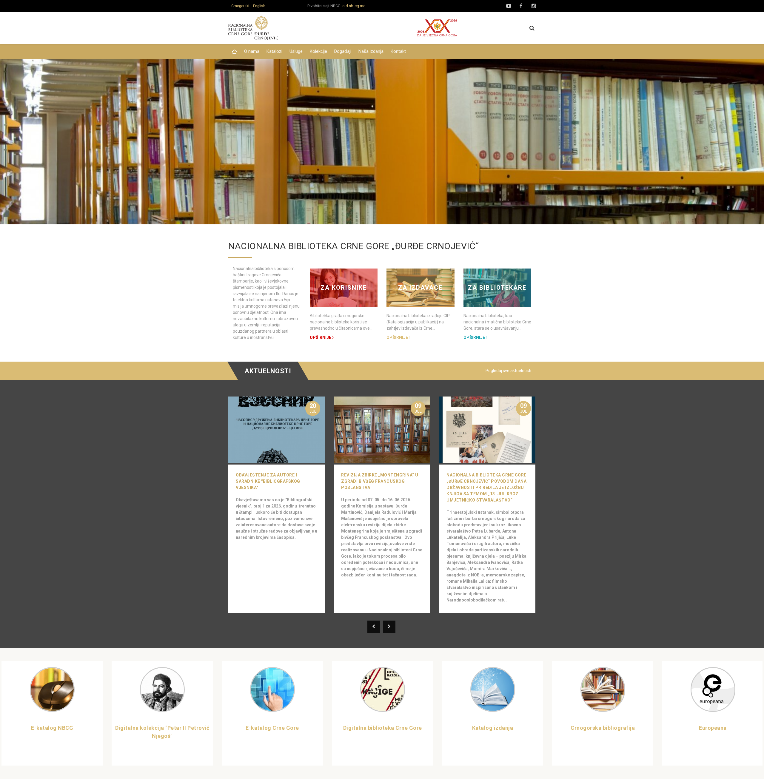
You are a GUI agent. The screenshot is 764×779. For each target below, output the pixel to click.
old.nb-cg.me (353, 6)
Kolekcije (318, 51)
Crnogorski (240, 6)
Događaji (342, 51)
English (259, 6)
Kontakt (398, 51)
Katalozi (274, 51)
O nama (251, 51)
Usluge (296, 51)
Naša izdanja (370, 51)
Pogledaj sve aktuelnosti (508, 370)
